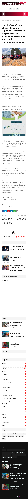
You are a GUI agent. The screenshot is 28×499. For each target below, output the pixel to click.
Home (8, 494)
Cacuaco (4, 452)
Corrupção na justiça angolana (14, 398)
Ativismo (14, 371)
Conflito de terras (14, 387)
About (13, 494)
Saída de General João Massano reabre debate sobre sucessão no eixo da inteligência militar (18, 325)
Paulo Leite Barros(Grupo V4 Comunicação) (14, 42)
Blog (11, 496)
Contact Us (19, 494)
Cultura (14, 406)
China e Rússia (14, 379)
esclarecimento (14, 422)
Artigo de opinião (14, 368)
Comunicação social (14, 382)
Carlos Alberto (11, 452)
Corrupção (14, 393)
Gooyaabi (21, 496)
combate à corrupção (7, 457)
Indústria (4, 436)
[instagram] (17, 9)
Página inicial (4, 19)
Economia (14, 414)
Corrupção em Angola (14, 395)
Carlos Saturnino (20, 452)
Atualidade (14, 374)
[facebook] (10, 9)
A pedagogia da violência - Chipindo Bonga (17, 343)
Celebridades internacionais (18, 455)
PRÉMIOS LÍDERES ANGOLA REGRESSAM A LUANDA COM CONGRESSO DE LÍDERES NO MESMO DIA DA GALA (17, 249)
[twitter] (14, 9)
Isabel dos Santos (19, 436)
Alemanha (14, 363)
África (14, 425)
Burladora (22, 450)
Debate (14, 409)
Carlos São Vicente (6, 455)
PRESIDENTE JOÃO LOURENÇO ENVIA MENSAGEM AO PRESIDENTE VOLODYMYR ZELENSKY (17, 258)
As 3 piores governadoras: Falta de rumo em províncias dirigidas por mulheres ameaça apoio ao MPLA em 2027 (18, 268)
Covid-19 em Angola (14, 401)
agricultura (14, 420)
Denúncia (14, 412)
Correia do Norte (14, 390)
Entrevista (14, 417)
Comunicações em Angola (14, 385)
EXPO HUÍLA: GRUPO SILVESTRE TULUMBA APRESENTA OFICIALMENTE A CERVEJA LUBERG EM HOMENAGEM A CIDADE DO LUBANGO (18, 335)
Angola (14, 366)
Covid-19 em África (14, 403)
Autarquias (14, 377)
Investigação (11, 436)
